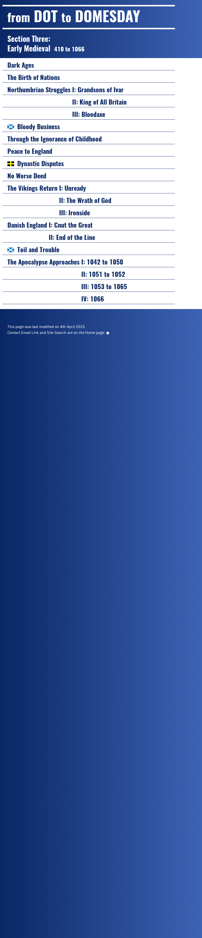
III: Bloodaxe (56, 114)
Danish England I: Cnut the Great (50, 225)
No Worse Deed (26, 176)
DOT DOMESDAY (73, 16)
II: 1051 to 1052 (66, 274)
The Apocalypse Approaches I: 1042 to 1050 (65, 262)
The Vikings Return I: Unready (46, 188)
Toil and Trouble (38, 249)
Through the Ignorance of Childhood (54, 139)
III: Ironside (48, 212)
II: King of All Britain (67, 102)
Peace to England (29, 151)
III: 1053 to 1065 (67, 286)
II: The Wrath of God (59, 200)
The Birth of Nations (33, 77)
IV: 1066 (55, 299)
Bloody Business (38, 126)
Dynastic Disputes (40, 163)
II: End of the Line (51, 237)
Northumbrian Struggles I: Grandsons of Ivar (65, 89)
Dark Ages (20, 65)
